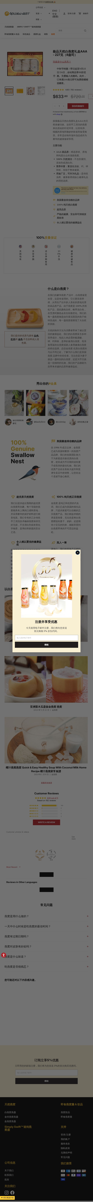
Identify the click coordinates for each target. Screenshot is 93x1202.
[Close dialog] (78, 553)
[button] (7, 1198)
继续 (46, 644)
